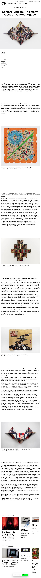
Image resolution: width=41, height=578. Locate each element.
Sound (25, 560)
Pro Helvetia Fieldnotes (24, 535)
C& (3, 3)
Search (17, 1)
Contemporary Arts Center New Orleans (11, 490)
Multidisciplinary (3, 64)
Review (4, 540)
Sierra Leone (34, 572)
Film (21, 560)
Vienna (33, 533)
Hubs (35, 1)
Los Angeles (3, 62)
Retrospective (8, 540)
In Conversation (3, 59)
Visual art (2, 65)
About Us (31, 1)
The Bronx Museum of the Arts (9, 107)
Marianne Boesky (20, 485)
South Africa (11, 566)
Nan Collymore (5, 54)
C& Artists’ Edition (5, 566)
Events (27, 1)
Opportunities (22, 1)
